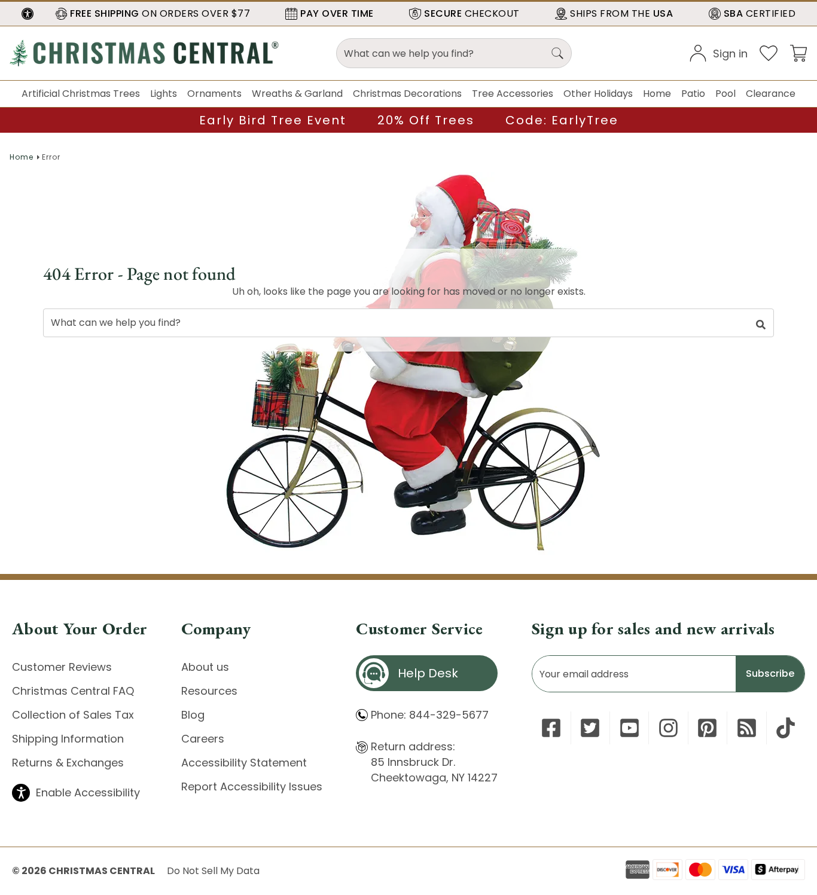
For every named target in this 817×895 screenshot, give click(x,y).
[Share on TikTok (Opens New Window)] (785, 727)
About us (205, 666)
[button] (27, 14)
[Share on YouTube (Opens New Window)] (629, 727)
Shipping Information (68, 738)
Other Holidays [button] (598, 93)
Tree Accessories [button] (512, 93)
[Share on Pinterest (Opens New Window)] (707, 727)
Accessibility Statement (244, 762)
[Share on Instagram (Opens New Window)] (668, 727)
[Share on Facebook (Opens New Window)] (551, 727)
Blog (193, 714)
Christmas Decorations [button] (407, 93)
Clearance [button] (770, 93)
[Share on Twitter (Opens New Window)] (590, 727)
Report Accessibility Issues (251, 786)
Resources (209, 690)
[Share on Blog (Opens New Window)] (746, 727)
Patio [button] (693, 93)
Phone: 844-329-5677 (430, 714)
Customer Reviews (62, 666)
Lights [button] (163, 93)
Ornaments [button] (214, 93)
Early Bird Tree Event (272, 120)
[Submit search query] (557, 53)
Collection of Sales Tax (73, 714)
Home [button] (657, 93)
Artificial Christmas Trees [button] (81, 93)
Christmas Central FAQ (73, 690)
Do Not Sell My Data (213, 871)
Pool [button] (725, 93)
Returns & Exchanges (68, 762)
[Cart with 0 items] (798, 52)
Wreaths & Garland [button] (297, 93)
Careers (202, 738)
